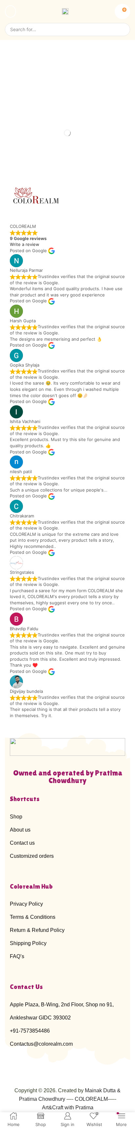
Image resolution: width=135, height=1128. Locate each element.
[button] (10, 11)
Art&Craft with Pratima (67, 1107)
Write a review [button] (24, 244)
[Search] (122, 29)
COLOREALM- (92, 1099)
